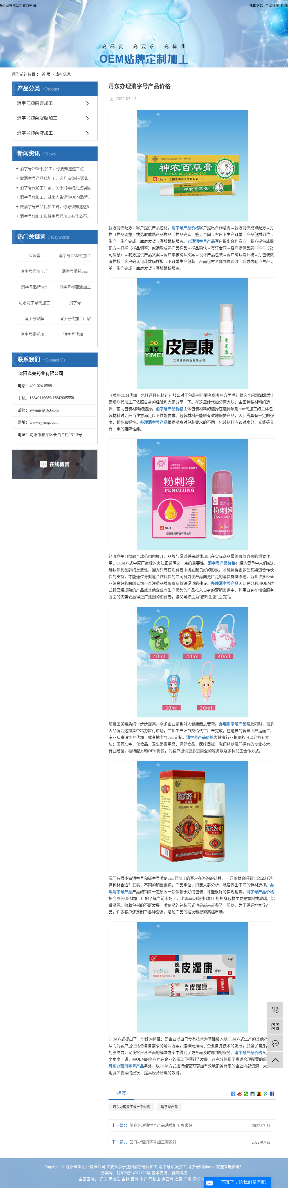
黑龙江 (114, 1179)
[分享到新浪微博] (239, 1094)
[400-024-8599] (275, 1010)
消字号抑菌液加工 (35, 133)
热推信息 (256, 6)
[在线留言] (275, 1043)
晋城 (134, 1179)
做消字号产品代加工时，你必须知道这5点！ (56, 207)
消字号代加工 (75, 334)
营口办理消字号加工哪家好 (153, 1142)
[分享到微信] (246, 1094)
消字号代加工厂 (34, 271)
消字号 (75, 303)
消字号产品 (169, 1107)
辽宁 (103, 1179)
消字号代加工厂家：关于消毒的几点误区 (55, 188)
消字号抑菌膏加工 (35, 103)
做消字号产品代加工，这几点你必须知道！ (56, 178)
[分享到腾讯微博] (265, 1094)
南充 (143, 1179)
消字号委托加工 (34, 334)
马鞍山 (154, 1179)
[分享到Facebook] (272, 1094)
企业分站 (272, 6)
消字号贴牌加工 (172, 1167)
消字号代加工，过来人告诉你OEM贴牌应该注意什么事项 (56, 197)
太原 (178, 1179)
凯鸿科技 (179, 1173)
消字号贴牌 (34, 319)
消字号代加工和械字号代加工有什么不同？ (56, 216)
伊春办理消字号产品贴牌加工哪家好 (160, 1125)
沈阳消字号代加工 (34, 303)
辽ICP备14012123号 (133, 1173)
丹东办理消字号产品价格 (131, 1107)
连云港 (167, 1179)
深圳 (196, 1179)
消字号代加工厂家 (75, 319)
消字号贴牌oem (34, 287)
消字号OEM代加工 (75, 256)
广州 (187, 1179)
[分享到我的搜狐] (259, 1094)
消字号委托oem (75, 271)
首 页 (46, 74)
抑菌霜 (34, 256)
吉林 (125, 1179)
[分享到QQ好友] (252, 1094)
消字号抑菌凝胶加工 (37, 118)
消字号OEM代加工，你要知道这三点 (52, 169)
